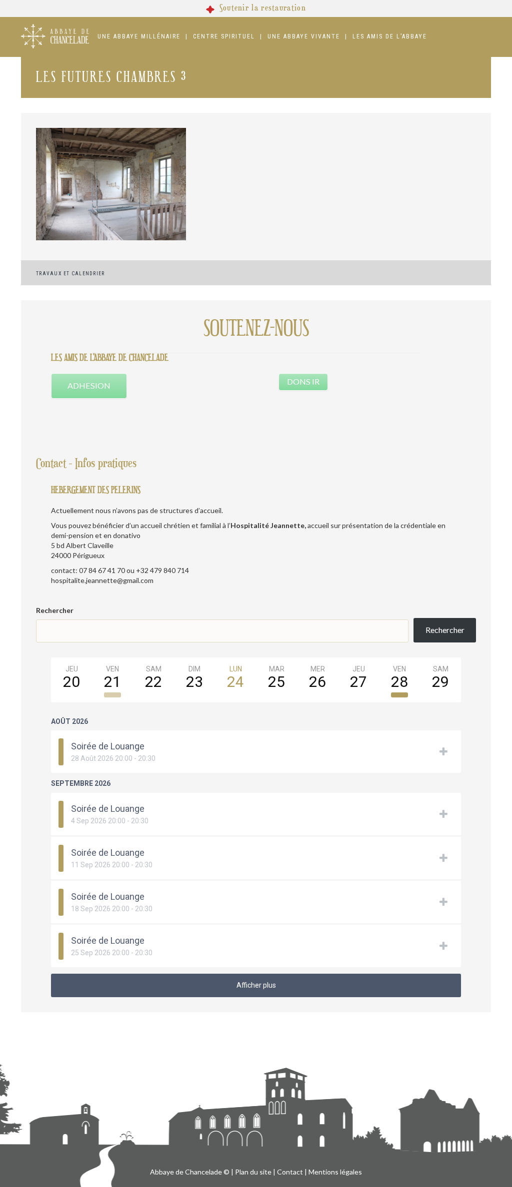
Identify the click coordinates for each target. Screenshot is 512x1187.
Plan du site (253, 1172)
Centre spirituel (224, 36)
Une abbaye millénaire (139, 36)
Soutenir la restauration (263, 7)
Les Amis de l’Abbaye (389, 36)
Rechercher (55, 610)
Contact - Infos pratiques (86, 463)
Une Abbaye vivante (304, 36)
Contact (290, 1172)
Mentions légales (335, 1172)
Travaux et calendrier (70, 273)
